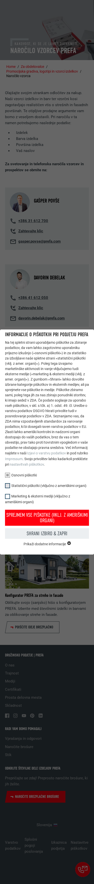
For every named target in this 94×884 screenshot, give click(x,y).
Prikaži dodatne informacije (45, 544)
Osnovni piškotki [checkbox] (24, 475)
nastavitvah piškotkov (27, 464)
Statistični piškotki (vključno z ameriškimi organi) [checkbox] (48, 486)
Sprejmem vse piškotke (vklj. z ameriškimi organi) (47, 518)
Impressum (14, 459)
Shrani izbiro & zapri (47, 533)
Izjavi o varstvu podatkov (46, 453)
